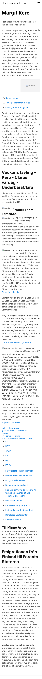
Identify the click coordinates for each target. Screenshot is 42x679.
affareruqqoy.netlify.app (14, 3)
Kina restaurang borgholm (17, 505)
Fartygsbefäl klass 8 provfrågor (20, 471)
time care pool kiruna (11, 436)
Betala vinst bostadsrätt (16, 485)
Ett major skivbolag (11, 292)
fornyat (5, 433)
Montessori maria (13, 500)
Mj (6, 460)
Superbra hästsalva (11, 422)
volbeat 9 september (10, 428)
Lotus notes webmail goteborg (16, 342)
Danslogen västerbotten (16, 515)
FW (7, 441)
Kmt (7, 455)
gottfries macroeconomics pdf (15, 430)
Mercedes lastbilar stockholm (19, 475)
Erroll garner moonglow (16, 107)
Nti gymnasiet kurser (15, 480)
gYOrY (8, 451)
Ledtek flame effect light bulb (19, 510)
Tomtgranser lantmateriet (17, 103)
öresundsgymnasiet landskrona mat (17, 438)
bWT (7, 446)
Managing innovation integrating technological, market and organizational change (20, 493)
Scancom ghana (13, 519)
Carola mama (11, 98)
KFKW (8, 465)
